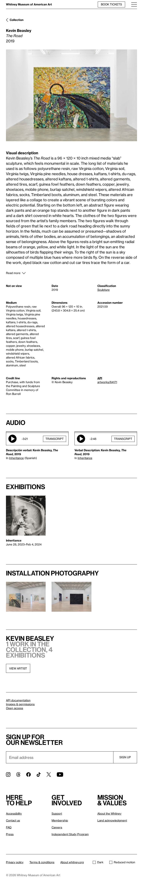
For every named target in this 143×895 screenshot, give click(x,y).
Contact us (13, 820)
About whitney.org (72, 862)
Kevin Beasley (18, 30)
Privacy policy (14, 862)
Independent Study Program (70, 834)
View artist (18, 668)
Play (12, 439)
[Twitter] (49, 774)
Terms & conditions (41, 862)
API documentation (18, 700)
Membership (60, 820)
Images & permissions (20, 704)
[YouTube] (60, 774)
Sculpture (103, 289)
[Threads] (18, 774)
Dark (100, 862)
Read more (13, 273)
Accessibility (14, 813)
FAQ (8, 827)
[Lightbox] (71, 95)
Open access (14, 708)
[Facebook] (28, 774)
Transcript (54, 438)
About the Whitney (109, 813)
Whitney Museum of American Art (29, 4)
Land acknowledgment (112, 820)
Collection (16, 19)
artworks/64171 (107, 382)
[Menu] (134, 4)
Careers (57, 827)
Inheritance (16, 458)
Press (10, 834)
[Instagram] (8, 774)
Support (57, 813)
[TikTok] (39, 774)
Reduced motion (124, 862)
